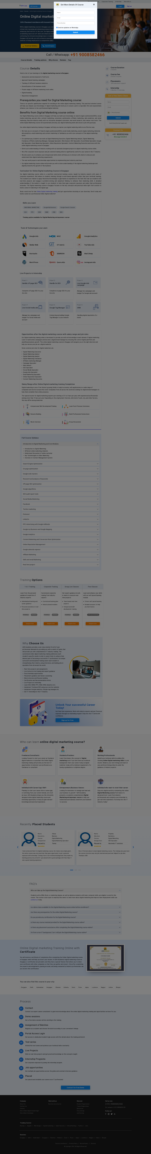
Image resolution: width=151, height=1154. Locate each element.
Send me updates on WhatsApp (68, 27)
